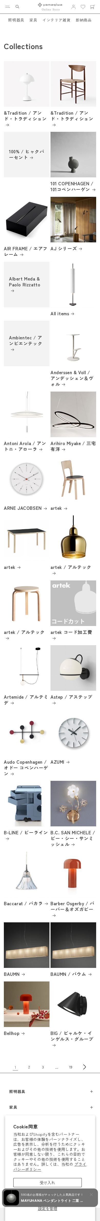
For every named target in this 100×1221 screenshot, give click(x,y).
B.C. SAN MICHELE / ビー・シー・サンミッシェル (73, 838)
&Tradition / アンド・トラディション (25, 116)
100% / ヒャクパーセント (26, 155)
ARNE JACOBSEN (23, 508)
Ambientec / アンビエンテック (25, 341)
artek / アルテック (71, 567)
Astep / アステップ (72, 697)
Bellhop (11, 1033)
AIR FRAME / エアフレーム (26, 251)
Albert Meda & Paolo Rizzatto (24, 281)
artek (56, 508)
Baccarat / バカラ (23, 903)
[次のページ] (84, 1067)
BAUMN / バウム (68, 974)
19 (71, 1066)
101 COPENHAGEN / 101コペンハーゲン (72, 186)
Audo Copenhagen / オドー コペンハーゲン (26, 767)
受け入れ (47, 1182)
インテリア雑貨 (57, 20)
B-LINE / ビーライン (26, 833)
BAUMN (12, 974)
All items (60, 314)
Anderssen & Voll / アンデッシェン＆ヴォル (72, 378)
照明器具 (16, 20)
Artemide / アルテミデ (26, 700)
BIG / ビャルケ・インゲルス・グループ (72, 1036)
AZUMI (57, 762)
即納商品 (84, 20)
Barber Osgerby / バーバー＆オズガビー (73, 906)
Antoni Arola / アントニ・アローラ (25, 446)
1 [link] (15, 1067)
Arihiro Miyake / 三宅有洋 (73, 446)
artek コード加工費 (71, 632)
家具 (33, 20)
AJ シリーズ (64, 249)
